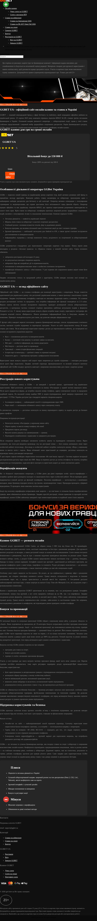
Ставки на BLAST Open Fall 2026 (23, 24)
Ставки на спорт (11, 27)
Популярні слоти (11, 877)
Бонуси (8, 34)
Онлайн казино (11, 8)
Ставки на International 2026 (20, 21)
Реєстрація (9, 854)
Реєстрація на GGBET (13, 37)
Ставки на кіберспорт (13, 838)
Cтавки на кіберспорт (13, 18)
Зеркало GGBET (16, 43)
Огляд (10, 169)
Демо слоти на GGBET (19, 12)
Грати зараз (10, 175)
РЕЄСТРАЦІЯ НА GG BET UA (13, 105)
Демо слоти (9, 871)
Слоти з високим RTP (18, 15)
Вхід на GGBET (16, 40)
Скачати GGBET (11, 30)
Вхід (6, 857)
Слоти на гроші (11, 874)
